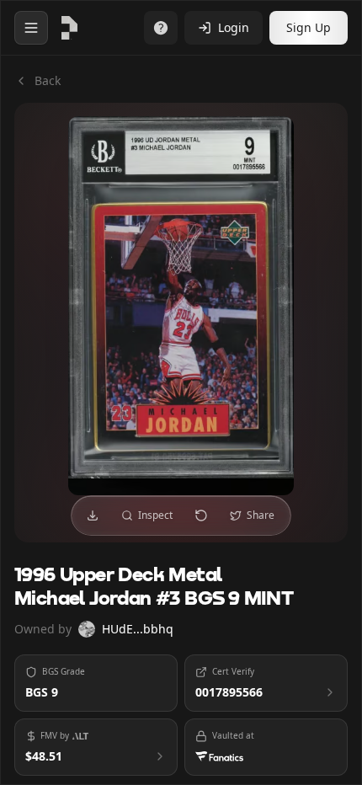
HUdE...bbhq (137, 629)
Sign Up (308, 27)
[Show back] (201, 515)
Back (48, 80)
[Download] (92, 515)
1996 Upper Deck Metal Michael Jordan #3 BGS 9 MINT (153, 587)
